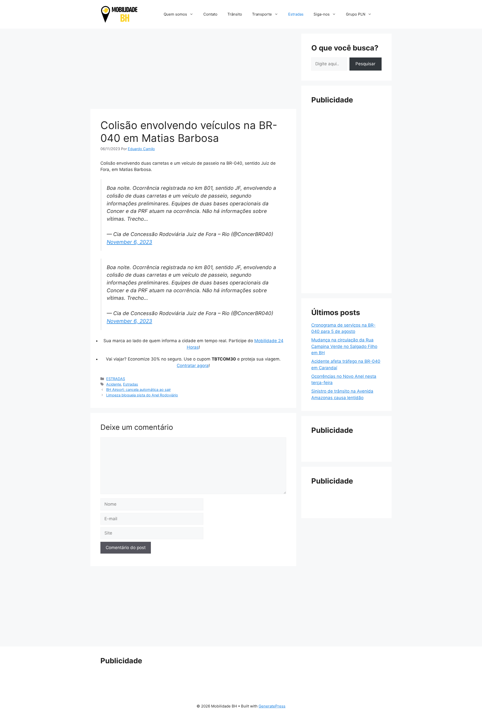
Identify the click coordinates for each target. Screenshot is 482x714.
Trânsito (234, 14)
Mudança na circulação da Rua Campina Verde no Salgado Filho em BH (344, 346)
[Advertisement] (193, 69)
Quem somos (175, 14)
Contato (210, 14)
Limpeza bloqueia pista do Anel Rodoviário (142, 395)
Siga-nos (322, 14)
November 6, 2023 (129, 242)
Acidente (113, 384)
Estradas (296, 14)
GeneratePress (272, 706)
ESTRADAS (115, 379)
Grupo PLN (355, 14)
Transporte (262, 14)
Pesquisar (365, 63)
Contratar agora (193, 365)
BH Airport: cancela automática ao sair (138, 389)
